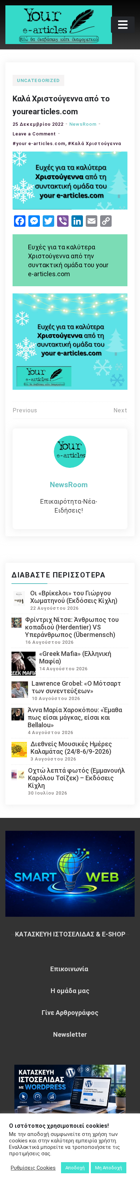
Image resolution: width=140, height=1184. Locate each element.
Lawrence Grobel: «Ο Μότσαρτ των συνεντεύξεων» (76, 687)
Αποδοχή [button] (75, 1167)
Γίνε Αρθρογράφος (70, 1012)
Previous (25, 410)
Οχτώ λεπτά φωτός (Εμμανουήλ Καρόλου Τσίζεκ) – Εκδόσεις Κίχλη (76, 778)
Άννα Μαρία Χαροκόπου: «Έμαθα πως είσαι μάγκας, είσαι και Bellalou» (75, 717)
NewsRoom (83, 124)
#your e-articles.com (39, 143)
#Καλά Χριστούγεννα (94, 143)
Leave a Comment (34, 133)
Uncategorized (38, 80)
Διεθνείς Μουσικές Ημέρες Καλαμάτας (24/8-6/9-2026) (71, 747)
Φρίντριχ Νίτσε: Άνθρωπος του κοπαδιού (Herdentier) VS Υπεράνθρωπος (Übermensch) (72, 627)
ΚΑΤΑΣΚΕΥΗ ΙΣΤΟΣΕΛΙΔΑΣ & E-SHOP (70, 934)
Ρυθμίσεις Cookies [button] (33, 1168)
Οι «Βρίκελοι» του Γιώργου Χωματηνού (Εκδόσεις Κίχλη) (73, 596)
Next (120, 410)
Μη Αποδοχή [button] (108, 1167)
